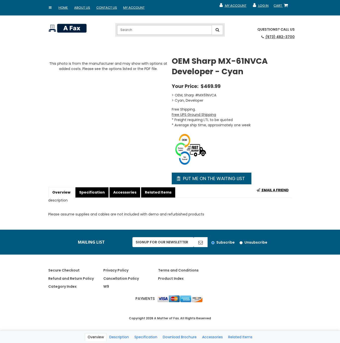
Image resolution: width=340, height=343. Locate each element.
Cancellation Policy (121, 278)
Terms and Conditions (178, 270)
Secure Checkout (64, 270)
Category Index (62, 286)
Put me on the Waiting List (213, 178)
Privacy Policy (115, 270)
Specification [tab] (145, 337)
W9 (106, 286)
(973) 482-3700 (280, 36)
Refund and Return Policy (71, 278)
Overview (61, 192)
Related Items (158, 192)
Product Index (171, 278)
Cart (281, 6)
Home (63, 7)
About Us (82, 7)
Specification (92, 192)
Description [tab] (119, 337)
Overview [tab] (96, 337)
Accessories (124, 192)
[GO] (200, 242)
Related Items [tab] (240, 337)
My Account (134, 7)
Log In (260, 6)
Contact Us (106, 7)
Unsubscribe (255, 242)
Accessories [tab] (212, 337)
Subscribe (225, 242)
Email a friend (275, 190)
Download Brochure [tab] (180, 337)
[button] (50, 7)
